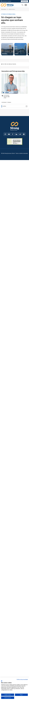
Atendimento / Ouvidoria (6, 1)
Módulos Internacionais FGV (12, 9)
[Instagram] (5, 134)
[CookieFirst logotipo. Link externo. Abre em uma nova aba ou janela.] (1, 681)
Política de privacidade (22, 679)
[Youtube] (9, 134)
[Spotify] (23, 134)
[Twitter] (20, 134)
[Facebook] (12, 134)
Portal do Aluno (24, 1)
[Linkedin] (16, 134)
